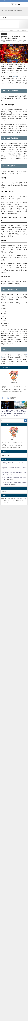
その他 (6, 33)
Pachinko (14, 76)
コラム (2, 33)
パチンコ (20, 337)
